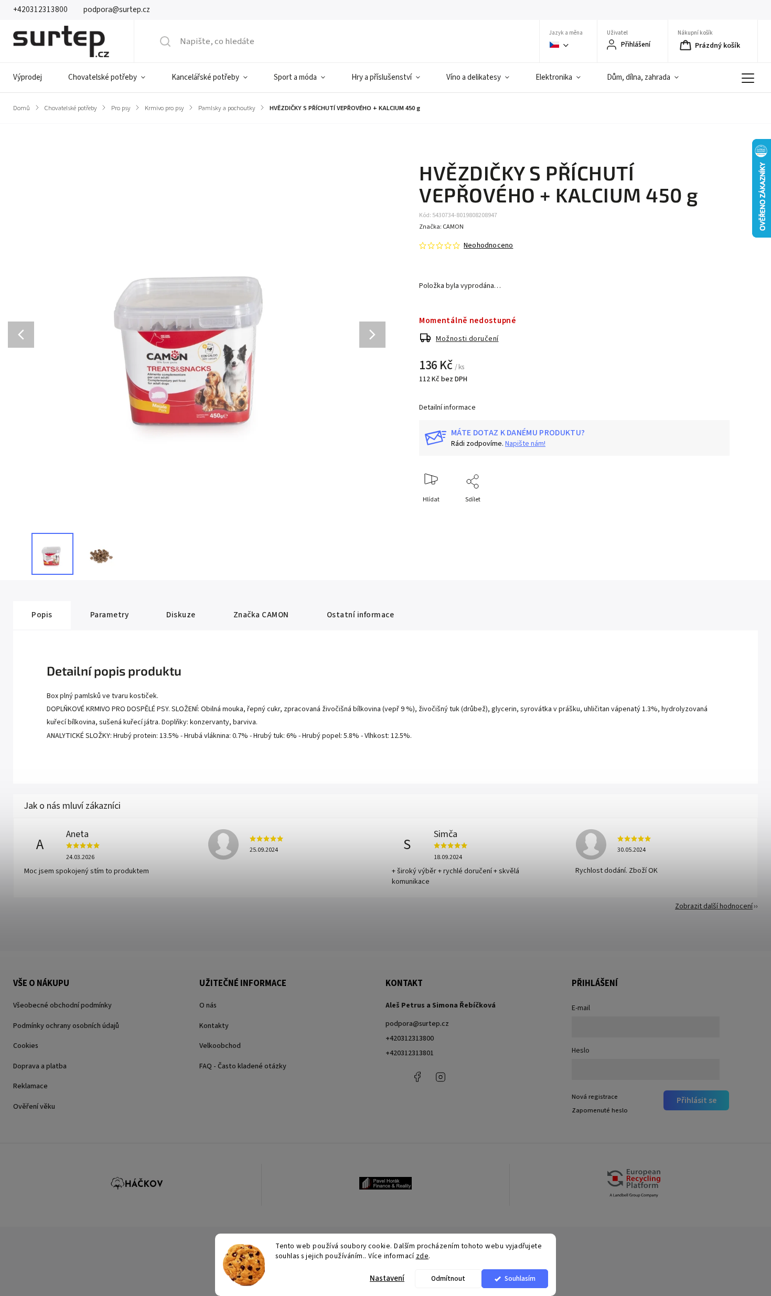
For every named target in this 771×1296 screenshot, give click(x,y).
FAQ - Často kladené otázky (242, 1066)
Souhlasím (520, 1278)
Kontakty (214, 1026)
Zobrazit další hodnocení (714, 906)
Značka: (441, 226)
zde (422, 1256)
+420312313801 (409, 1053)
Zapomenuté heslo (600, 1110)
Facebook (417, 1077)
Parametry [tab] (109, 614)
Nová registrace (595, 1096)
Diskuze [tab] (181, 614)
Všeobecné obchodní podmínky (62, 1005)
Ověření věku (34, 1106)
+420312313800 (409, 1038)
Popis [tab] (41, 614)
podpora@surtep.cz (417, 1024)
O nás (208, 1005)
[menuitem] (34, 77)
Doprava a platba (40, 1066)
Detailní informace (447, 407)
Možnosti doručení (467, 339)
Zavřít (712, 516)
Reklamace (30, 1086)
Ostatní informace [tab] (360, 614)
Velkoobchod (220, 1046)
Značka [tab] (261, 614)
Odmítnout (448, 1278)
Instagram (440, 1077)
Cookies (25, 1046)
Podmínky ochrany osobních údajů (66, 1026)
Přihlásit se (696, 1100)
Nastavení (387, 1278)
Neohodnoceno (488, 245)
